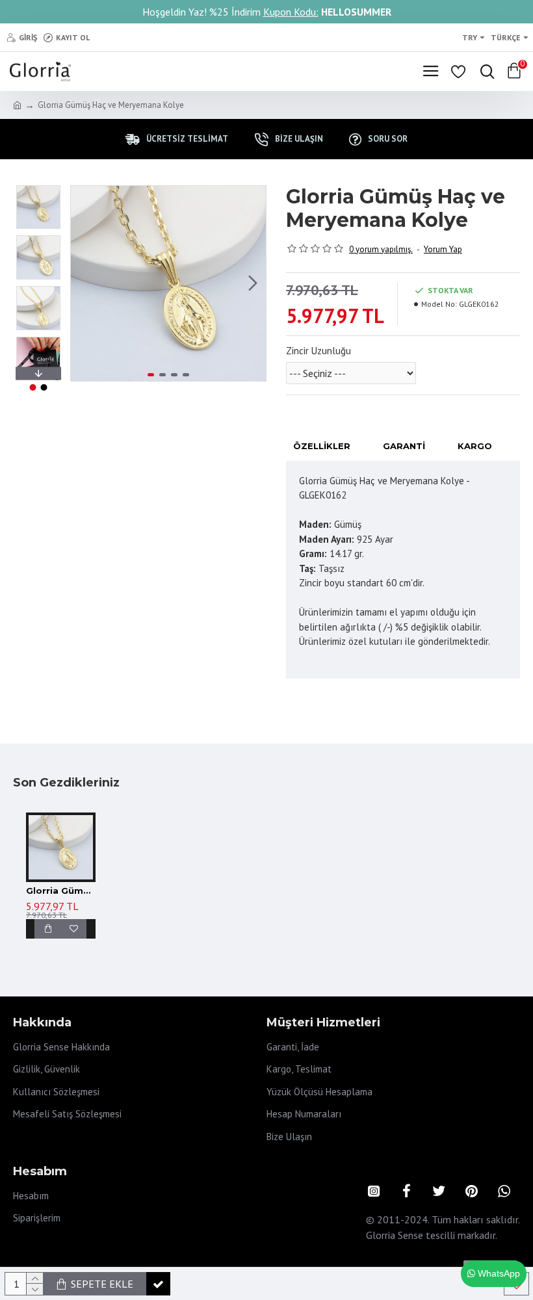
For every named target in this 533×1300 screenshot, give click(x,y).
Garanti (404, 446)
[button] (84, 283)
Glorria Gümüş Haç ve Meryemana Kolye (61, 890)
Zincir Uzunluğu (318, 350)
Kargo (475, 446)
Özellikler (321, 446)
